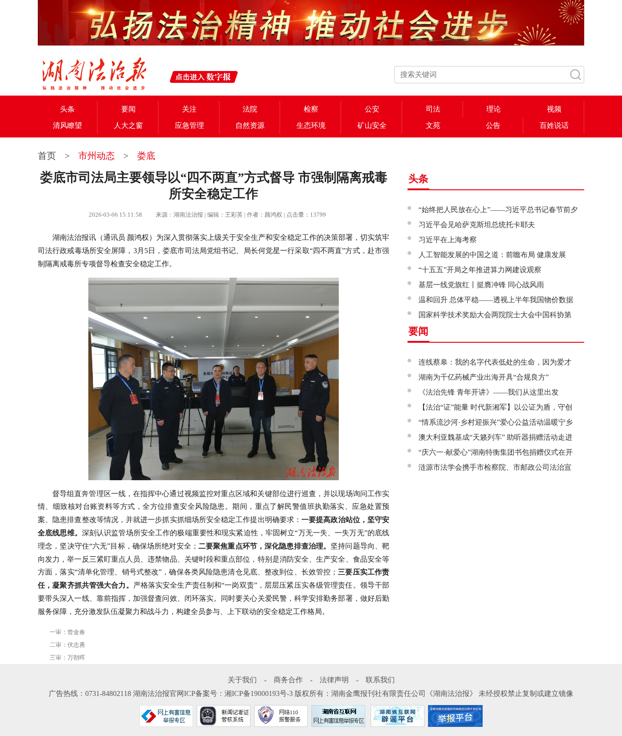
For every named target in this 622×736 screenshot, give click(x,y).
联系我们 (380, 680)
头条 (67, 109)
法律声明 (334, 680)
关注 (189, 109)
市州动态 (96, 156)
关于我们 (242, 680)
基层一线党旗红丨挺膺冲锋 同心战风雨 (481, 285)
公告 (493, 125)
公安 (372, 109)
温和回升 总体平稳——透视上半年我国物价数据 (495, 300)
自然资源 (250, 125)
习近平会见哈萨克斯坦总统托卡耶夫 (476, 224)
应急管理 (189, 125)
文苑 (433, 125)
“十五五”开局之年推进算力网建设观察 (479, 270)
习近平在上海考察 (447, 240)
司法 (433, 109)
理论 (493, 109)
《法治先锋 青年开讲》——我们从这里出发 (488, 392)
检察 (311, 109)
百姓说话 (554, 125)
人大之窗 (128, 125)
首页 (48, 156)
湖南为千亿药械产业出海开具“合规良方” (483, 377)
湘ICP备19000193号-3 (258, 693)
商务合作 (288, 680)
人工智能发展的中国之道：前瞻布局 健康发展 (492, 255)
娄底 (146, 156)
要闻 (128, 109)
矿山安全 (372, 125)
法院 (250, 109)
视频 (554, 109)
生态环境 (311, 125)
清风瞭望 (67, 125)
